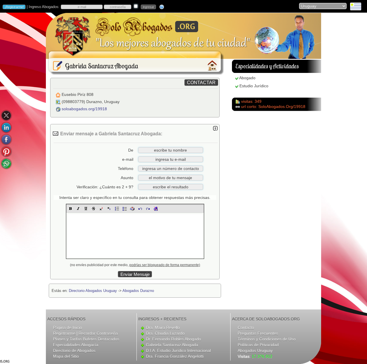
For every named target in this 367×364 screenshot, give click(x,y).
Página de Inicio (67, 327)
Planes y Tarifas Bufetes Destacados (86, 339)
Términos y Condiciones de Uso (267, 339)
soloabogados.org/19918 (84, 109)
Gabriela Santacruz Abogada (172, 344)
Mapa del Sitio (66, 356)
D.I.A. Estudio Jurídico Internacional (178, 350)
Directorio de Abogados (74, 350)
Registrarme (64, 333)
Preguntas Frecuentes (258, 333)
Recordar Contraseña (98, 333)
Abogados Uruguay (255, 350)
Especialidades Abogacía (75, 344)
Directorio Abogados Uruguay (93, 291)
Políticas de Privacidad (258, 344)
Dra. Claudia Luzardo (165, 333)
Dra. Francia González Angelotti (175, 356)
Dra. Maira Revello (163, 327)
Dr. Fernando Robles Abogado (173, 339)
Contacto (246, 327)
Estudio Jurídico (253, 86)
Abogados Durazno (138, 291)
